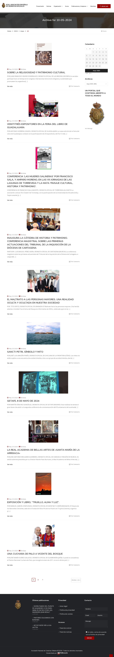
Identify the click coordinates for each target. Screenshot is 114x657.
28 (90, 66)
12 (106, 56)
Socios (67, 6)
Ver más (10, 86)
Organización (57, 6)
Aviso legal (63, 606)
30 (96, 66)
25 (103, 63)
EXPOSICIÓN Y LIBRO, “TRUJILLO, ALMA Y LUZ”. (33, 502)
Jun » (90, 73)
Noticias (48, 6)
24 (99, 63)
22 (93, 63)
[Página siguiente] (42, 580)
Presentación (40, 6)
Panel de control (65, 628)
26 (106, 63)
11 (103, 56)
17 (99, 59)
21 (90, 63)
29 (93, 66)
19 (106, 59)
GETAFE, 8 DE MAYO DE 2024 (23, 400)
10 (99, 56)
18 (103, 59)
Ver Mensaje (88, 128)
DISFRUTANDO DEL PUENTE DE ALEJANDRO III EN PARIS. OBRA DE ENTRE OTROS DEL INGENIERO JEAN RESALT (43, 609)
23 (96, 63)
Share (105, 31)
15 (93, 59)
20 (87, 63)
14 (90, 59)
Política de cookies (66, 614)
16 (96, 59)
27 (87, 66)
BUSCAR (104, 6)
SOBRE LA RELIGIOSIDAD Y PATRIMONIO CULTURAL (36, 72)
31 (99, 66)
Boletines (93, 6)
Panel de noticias (66, 632)
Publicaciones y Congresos (79, 6)
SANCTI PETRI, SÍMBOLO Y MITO (25, 351)
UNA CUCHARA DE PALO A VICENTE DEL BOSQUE (35, 553)
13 (87, 59)
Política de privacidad (67, 610)
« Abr (86, 73)
